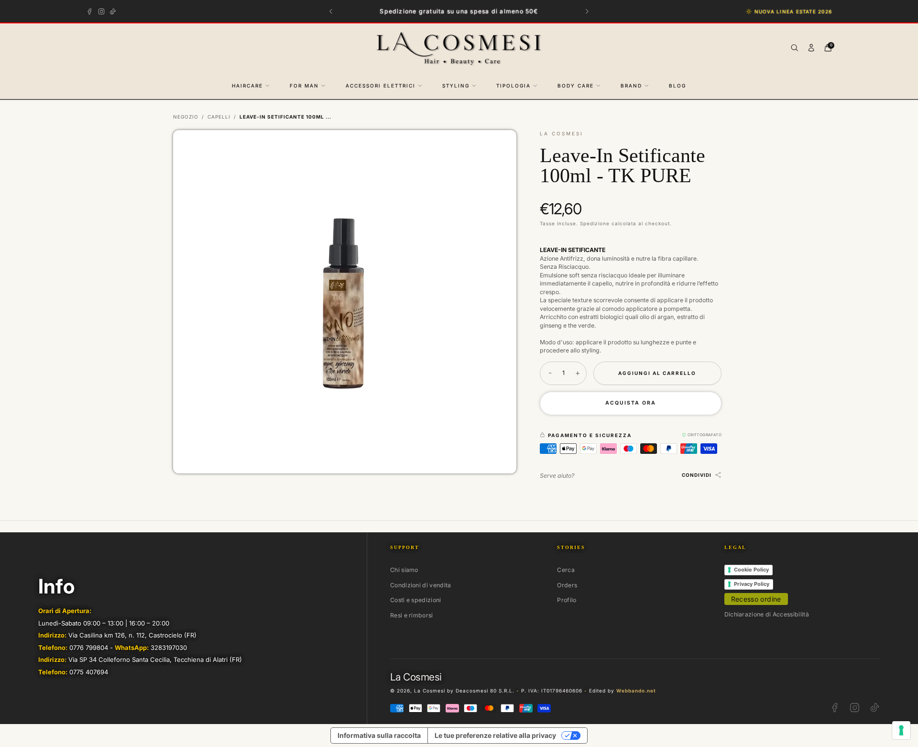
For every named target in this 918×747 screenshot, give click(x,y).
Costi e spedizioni (415, 600)
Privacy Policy (751, 584)
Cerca (566, 569)
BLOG (677, 85)
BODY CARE (575, 85)
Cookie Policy (751, 569)
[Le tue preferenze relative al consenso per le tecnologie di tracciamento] (901, 730)
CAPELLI (219, 117)
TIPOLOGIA (513, 85)
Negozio (185, 117)
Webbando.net (636, 690)
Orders (567, 585)
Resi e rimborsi (411, 615)
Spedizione (595, 223)
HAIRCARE (247, 85)
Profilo (566, 600)
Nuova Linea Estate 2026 (793, 11)
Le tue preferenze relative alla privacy (495, 735)
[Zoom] (501, 145)
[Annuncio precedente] (331, 11)
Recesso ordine (756, 599)
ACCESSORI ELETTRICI (380, 85)
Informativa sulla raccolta (379, 735)
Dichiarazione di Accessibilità (766, 614)
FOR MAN (304, 85)
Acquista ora (630, 403)
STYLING (456, 85)
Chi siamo (404, 569)
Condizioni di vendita (420, 585)
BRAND (631, 85)
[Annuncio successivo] (587, 11)
